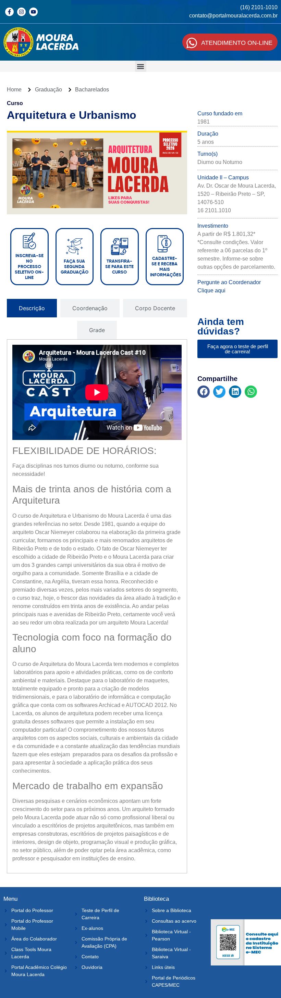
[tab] (32, 308)
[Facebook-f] (9, 12)
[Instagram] (21, 12)
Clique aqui (211, 290)
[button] (140, 66)
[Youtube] (33, 12)
